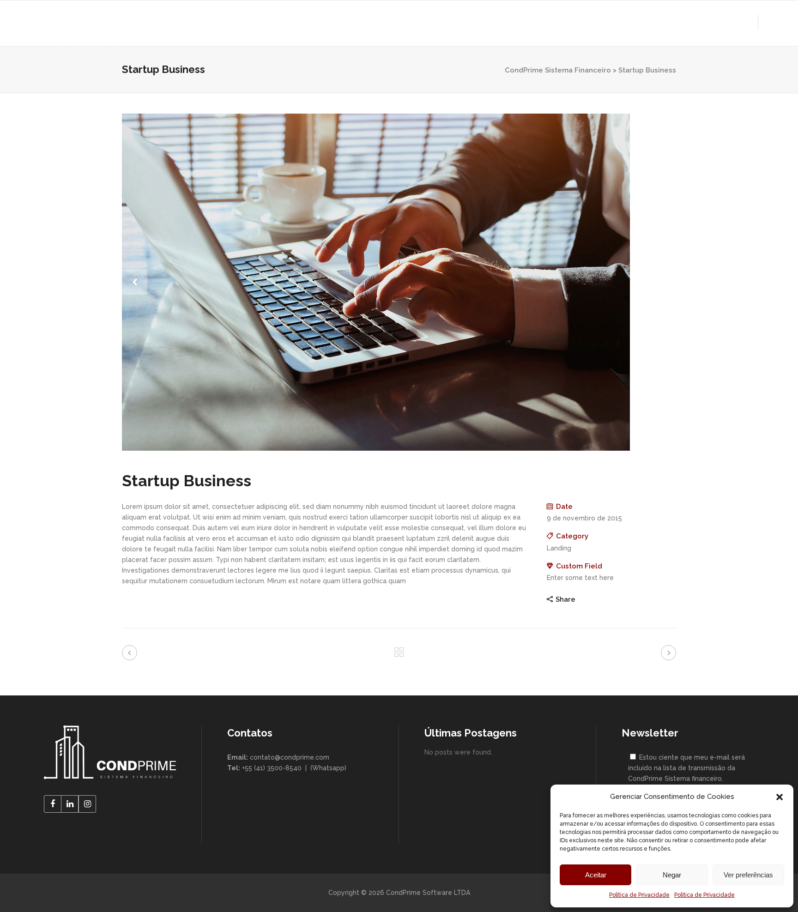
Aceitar (595, 875)
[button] (779, 797)
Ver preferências (748, 875)
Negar (672, 875)
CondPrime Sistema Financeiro (558, 70)
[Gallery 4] (399, 282)
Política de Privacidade (639, 895)
